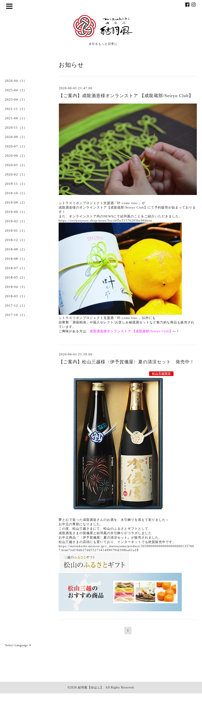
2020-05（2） (16, 165)
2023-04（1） (16, 99)
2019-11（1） (16, 184)
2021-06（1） (16, 118)
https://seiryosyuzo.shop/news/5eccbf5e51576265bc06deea (105, 220)
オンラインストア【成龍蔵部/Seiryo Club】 (113, 207)
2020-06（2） (16, 156)
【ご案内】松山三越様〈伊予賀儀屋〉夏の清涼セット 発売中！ (126, 361)
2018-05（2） (16, 277)
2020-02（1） (16, 174)
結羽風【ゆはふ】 (90, 687)
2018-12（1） (16, 240)
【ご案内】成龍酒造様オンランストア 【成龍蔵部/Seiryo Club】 (126, 95)
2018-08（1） (16, 259)
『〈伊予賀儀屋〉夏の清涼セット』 (103, 537)
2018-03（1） (16, 296)
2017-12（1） (16, 305)
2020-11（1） (16, 127)
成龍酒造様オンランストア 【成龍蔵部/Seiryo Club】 (131, 331)
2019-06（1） (16, 212)
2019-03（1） (16, 221)
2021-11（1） (16, 109)
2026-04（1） (16, 81)
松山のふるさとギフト (120, 528)
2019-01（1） (16, 230)
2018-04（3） (16, 287)
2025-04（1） (16, 90)
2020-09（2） (16, 137)
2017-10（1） (16, 315)
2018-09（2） (16, 249)
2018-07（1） (16, 268)
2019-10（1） (16, 193)
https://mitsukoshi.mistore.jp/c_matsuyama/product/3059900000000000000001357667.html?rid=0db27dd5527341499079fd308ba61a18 (126, 548)
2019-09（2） (16, 202)
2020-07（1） (16, 146)
